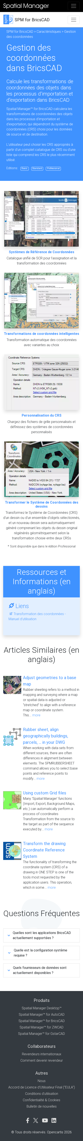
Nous (42, 1081)
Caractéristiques (49, 32)
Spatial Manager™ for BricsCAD (42, 1021)
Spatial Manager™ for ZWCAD (41, 1027)
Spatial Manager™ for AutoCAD (41, 1014)
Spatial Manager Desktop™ (42, 1008)
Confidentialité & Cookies (41, 1100)
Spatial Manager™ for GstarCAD (41, 1034)
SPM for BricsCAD (19, 32)
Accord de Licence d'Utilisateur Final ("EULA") (41, 1087)
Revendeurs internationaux (41, 1054)
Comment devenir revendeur (41, 1060)
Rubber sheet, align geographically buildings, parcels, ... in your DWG (45, 736)
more (36, 715)
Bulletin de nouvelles (42, 1106)
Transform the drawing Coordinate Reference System (44, 850)
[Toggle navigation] (74, 6)
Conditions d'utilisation (41, 1094)
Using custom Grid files (44, 792)
